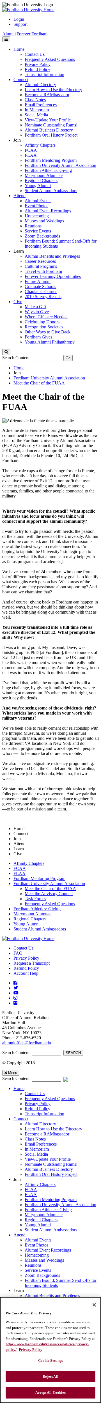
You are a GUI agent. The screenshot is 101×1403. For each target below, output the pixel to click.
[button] (6, 352)
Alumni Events (38, 1240)
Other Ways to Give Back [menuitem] (47, 332)
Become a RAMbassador (47, 1134)
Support (20, 24)
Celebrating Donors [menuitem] (42, 321)
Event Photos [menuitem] (36, 205)
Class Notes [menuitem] (35, 99)
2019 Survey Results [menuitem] (43, 296)
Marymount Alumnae (32, 913)
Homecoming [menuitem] (37, 215)
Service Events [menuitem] (38, 231)
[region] (50, 1350)
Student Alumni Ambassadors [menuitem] (51, 190)
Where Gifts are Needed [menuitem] (46, 316)
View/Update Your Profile (48, 1159)
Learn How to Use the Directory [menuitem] (53, 89)
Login (18, 19)
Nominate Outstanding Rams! (51, 1164)
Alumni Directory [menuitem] (40, 84)
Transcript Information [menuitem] (44, 74)
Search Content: (17, 357)
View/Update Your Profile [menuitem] (48, 120)
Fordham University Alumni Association (49, 377)
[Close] (94, 1305)
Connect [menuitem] (20, 79)
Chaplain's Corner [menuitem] (41, 291)
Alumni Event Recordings (48, 1250)
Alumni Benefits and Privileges (52, 1295)
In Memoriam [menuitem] (37, 109)
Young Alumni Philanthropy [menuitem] (50, 342)
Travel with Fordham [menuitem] (43, 271)
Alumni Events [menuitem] (38, 200)
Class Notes (35, 1139)
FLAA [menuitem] (31, 155)
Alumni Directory (40, 1123)
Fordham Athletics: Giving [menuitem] (48, 170)
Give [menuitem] (17, 301)
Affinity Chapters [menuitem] (40, 145)
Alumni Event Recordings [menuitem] (48, 210)
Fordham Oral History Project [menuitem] (51, 135)
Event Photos (36, 1245)
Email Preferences (41, 1144)
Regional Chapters (29, 918)
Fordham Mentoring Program (39, 878)
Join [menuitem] (17, 140)
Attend (19, 1234)
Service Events (38, 1270)
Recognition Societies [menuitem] (44, 326)
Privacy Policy (26, 958)
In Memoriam (37, 1149)
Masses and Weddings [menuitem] (44, 220)
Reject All (50, 1376)
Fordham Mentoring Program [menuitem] (51, 160)
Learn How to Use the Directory (53, 1128)
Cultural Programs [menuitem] (41, 266)
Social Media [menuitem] (36, 114)
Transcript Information (44, 1113)
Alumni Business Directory (49, 1169)
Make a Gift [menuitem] (35, 306)
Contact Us (23, 948)
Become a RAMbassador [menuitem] (47, 94)
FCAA (19, 868)
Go (68, 358)
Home (18, 367)
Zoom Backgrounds (42, 1275)
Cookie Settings (50, 1360)
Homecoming (37, 1255)
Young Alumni (26, 923)
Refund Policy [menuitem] (37, 69)
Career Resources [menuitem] (40, 261)
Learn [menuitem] (18, 251)
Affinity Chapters (28, 863)
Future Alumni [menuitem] (37, 281)
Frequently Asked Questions (50, 903)
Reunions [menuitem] (33, 226)
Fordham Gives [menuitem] (38, 337)
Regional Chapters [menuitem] (41, 180)
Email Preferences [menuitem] (41, 104)
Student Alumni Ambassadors (39, 929)
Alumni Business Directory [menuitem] (49, 130)
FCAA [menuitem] (31, 150)
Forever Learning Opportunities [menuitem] (53, 276)
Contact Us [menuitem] (35, 54)
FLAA (19, 873)
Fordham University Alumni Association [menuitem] (60, 165)
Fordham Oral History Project (51, 1174)
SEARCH (73, 1053)
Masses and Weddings (44, 1260)
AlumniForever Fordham (24, 33)
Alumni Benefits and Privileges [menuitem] (52, 256)
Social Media (36, 1154)
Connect (20, 1118)
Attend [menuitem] (19, 195)
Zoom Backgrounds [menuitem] (42, 236)
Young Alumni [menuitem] (38, 185)
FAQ (17, 953)
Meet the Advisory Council (49, 893)
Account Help (25, 973)
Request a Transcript (31, 963)
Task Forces (35, 898)
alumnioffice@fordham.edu (26, 1042)
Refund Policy (26, 968)
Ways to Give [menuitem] (37, 311)
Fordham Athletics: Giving (37, 908)
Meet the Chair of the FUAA (39, 383)
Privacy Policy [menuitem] (37, 64)
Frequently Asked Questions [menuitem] (50, 59)
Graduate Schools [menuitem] (40, 286)
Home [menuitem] (18, 49)
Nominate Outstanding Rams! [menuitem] (51, 125)
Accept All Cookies (50, 1392)
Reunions (33, 1265)
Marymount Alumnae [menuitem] (44, 175)
